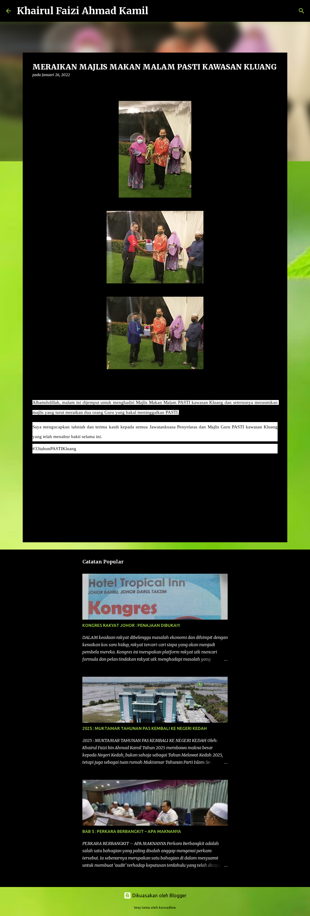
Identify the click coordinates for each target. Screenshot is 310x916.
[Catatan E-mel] (36, 459)
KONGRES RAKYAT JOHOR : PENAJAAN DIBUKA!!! (131, 625)
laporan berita (50, 466)
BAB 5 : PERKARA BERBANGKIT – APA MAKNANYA (131, 831)
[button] (36, 87)
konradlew (167, 907)
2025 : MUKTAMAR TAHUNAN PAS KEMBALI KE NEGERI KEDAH (144, 728)
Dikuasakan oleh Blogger (158, 895)
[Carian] (156, 11)
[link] (54, 448)
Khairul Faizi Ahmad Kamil (82, 11)
